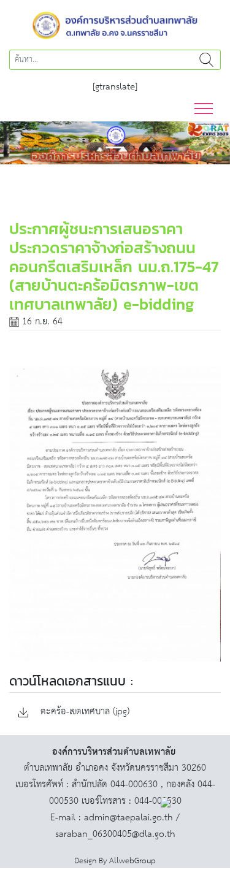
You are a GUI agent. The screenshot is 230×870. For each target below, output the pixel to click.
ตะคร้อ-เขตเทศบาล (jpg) (83, 712)
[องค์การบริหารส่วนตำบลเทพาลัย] (115, 24)
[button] (17, 142)
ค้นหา (206, 59)
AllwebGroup (132, 861)
